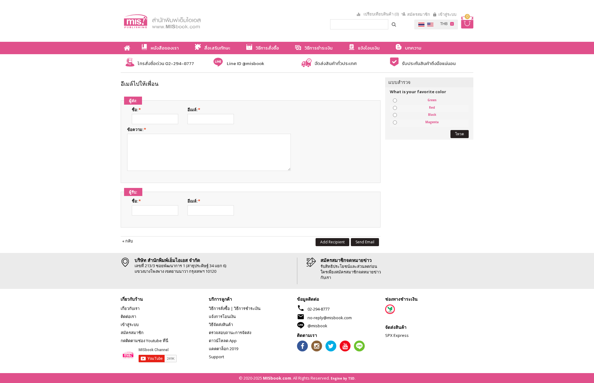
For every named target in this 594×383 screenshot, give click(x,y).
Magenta (432, 122)
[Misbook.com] (179, 21)
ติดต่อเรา (128, 316)
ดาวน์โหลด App (223, 340)
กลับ (127, 241)
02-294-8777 (318, 309)
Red (432, 107)
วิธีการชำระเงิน (247, 308)
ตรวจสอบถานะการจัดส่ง (230, 332)
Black (432, 114)
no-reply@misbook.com (330, 317)
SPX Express (397, 335)
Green (432, 100)
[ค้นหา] (394, 24)
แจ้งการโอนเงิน (222, 316)
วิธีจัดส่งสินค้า (221, 324)
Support (216, 356)
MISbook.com (277, 378)
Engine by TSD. (343, 378)
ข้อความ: (135, 129)
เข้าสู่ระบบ (447, 14)
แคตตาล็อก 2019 (223, 348)
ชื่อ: (135, 109)
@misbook (317, 326)
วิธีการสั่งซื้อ (219, 308)
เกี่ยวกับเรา (130, 308)
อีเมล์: (192, 109)
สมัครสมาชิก (418, 14)
